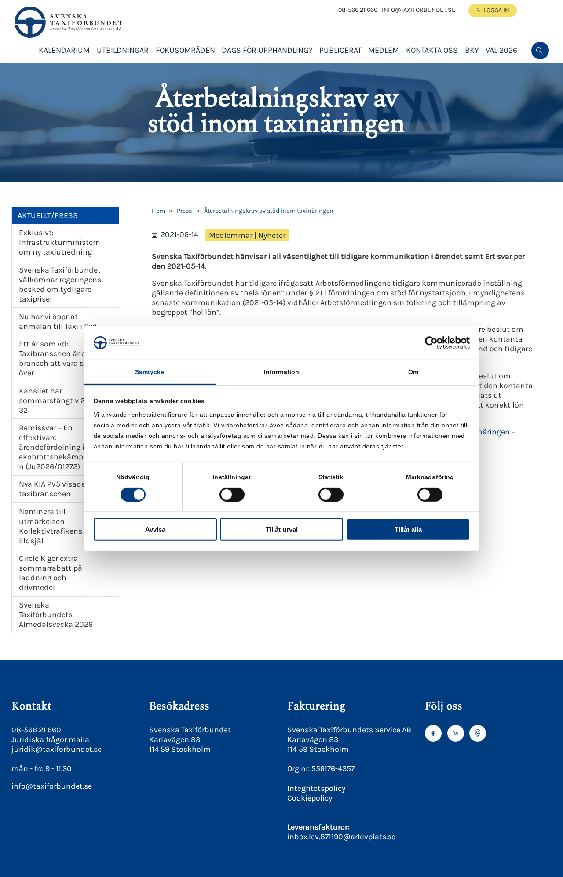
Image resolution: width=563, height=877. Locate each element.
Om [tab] (413, 371)
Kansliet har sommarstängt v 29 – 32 (57, 400)
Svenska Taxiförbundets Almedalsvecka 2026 (56, 614)
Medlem (383, 50)
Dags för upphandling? (267, 50)
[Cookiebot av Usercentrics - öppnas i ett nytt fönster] (431, 342)
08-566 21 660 (357, 10)
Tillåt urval (282, 529)
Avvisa (155, 529)
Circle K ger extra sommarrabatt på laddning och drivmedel (50, 573)
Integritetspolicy (316, 788)
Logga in (496, 10)
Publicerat (340, 50)
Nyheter (271, 235)
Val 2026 (501, 50)
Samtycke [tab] (150, 371)
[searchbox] (473, 79)
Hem (158, 211)
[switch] (232, 494)
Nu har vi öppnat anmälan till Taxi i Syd (58, 321)
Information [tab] (281, 371)
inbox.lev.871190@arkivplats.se (341, 836)
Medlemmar (230, 235)
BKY (472, 50)
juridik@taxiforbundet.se (56, 749)
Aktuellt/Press (48, 215)
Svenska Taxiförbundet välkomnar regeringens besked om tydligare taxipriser (60, 284)
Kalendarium (64, 50)
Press (184, 211)
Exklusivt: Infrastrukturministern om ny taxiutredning (59, 242)
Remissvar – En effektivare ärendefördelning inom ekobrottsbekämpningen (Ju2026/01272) (61, 447)
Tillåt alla (408, 529)
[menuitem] (540, 50)
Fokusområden (185, 50)
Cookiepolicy (309, 797)
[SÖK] (540, 50)
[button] (539, 79)
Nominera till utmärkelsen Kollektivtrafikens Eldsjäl (50, 526)
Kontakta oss (432, 50)
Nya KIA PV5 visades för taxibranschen (60, 489)
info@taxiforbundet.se (418, 10)
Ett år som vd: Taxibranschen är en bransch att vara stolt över (57, 358)
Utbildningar (123, 50)
